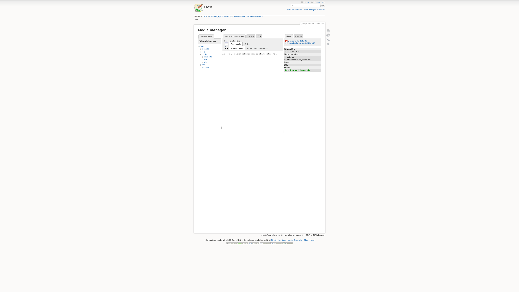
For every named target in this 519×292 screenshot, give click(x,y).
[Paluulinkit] (328, 39)
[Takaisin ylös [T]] (328, 44)
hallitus (205, 54)
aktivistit (205, 49)
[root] (202, 46)
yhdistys (205, 67)
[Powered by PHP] (254, 243)
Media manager (310, 10)
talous (206, 62)
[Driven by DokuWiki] (287, 243)
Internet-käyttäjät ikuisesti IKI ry (220, 17)
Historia (298, 36)
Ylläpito (306, 2)
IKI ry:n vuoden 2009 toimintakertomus (248, 17)
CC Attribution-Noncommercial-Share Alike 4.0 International (293, 240)
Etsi (322, 6)
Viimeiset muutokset (294, 10)
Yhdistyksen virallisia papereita (297, 70)
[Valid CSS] (276, 243)
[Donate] (242, 243)
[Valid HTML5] (265, 243)
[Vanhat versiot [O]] (328, 35)
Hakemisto (321, 10)
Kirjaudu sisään (319, 2)
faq (203, 51)
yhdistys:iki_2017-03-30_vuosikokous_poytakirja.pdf (300, 42)
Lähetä (251, 36)
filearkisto (208, 57)
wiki (203, 65)
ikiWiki (205, 17)
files (205, 59)
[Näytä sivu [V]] (328, 31)
